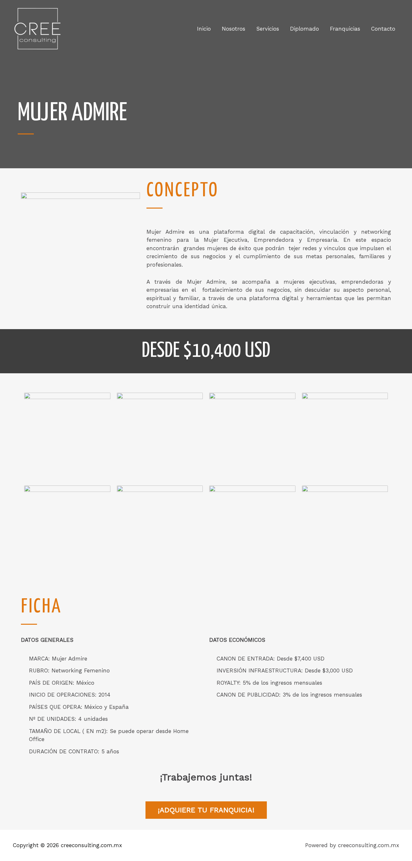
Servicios (267, 28)
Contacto (383, 28)
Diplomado (304, 28)
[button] (206, 810)
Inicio (204, 28)
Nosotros (233, 28)
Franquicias (345, 28)
